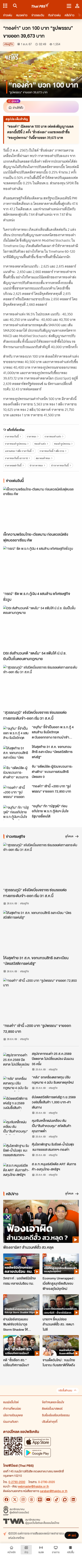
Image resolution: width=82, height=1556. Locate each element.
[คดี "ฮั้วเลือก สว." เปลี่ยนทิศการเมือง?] (21, 1345)
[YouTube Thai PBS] (48, 1499)
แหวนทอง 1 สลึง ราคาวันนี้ (18, 451)
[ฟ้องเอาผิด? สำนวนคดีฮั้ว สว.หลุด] (41, 1221)
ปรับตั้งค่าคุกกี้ (49, 1422)
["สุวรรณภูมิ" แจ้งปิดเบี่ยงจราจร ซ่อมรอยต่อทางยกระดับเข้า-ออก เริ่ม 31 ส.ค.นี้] (41, 686)
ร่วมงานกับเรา (10, 1422)
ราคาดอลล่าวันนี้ (13, 465)
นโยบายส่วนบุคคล (13, 1415)
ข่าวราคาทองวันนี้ (60, 465)
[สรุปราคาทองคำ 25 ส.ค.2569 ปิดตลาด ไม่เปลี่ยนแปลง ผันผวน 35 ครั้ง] (16, 1060)
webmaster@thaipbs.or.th (33, 1486)
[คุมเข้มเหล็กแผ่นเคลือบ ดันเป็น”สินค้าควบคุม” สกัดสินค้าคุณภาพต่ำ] (16, 1127)
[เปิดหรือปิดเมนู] (69, 5)
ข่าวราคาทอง (36, 465)
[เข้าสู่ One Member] (77, 5)
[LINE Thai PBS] (40, 1499)
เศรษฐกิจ (8, 44)
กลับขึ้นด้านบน (65, 1390)
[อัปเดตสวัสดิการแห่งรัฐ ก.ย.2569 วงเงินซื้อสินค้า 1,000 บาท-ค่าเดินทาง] (16, 1103)
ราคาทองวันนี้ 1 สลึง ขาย (52, 451)
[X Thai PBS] (15, 1499)
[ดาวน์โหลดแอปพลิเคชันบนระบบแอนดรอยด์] (37, 1452)
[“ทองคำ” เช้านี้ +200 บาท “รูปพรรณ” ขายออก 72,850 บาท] (16, 792)
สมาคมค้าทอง (43, 458)
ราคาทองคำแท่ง (53, 436)
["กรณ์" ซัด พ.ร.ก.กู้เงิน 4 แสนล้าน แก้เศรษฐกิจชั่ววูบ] (41, 567)
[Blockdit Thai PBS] (65, 1499)
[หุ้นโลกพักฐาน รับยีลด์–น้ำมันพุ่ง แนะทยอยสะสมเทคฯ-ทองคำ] (16, 1150)
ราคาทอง (31, 436)
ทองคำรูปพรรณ (62, 443)
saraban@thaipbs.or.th (53, 1491)
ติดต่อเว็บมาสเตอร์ (52, 1408)
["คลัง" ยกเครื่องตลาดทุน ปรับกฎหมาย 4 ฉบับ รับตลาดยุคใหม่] (16, 1083)
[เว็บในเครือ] (5, 5)
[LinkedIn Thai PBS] (73, 1499)
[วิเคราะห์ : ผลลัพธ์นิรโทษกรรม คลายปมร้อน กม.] (21, 1263)
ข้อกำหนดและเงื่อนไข (53, 1402)
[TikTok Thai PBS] (56, 1499)
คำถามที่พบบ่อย (12, 1408)
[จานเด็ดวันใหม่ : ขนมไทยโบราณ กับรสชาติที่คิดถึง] (61, 1345)
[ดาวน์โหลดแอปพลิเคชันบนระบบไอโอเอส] (37, 1441)
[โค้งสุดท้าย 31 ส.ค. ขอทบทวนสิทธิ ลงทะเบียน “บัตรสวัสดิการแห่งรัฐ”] (16, 753)
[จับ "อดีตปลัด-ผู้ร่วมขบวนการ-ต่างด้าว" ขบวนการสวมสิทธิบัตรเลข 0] (16, 772)
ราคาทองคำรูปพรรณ (15, 443)
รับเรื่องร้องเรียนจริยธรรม (56, 1415)
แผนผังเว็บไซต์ (11, 1402)
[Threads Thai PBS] (31, 1499)
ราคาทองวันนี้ (12, 436)
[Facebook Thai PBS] (6, 1499)
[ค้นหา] (14, 5)
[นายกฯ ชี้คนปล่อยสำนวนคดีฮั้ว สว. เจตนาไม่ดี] (61, 1304)
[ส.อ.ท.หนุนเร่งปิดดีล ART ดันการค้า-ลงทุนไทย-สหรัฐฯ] (16, 1170)
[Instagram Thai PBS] (23, 1499)
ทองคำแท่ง (40, 443)
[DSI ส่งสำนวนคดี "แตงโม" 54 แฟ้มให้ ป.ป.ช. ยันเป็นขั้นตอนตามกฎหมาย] (41, 627)
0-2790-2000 (17, 1482)
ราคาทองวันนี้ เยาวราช (16, 458)
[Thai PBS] (40, 6)
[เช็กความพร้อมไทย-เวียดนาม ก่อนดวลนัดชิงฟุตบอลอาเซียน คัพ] (41, 508)
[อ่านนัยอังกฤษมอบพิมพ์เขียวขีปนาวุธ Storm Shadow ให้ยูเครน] (21, 1304)
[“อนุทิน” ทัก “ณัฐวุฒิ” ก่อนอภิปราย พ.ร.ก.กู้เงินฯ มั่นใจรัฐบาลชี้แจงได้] (16, 812)
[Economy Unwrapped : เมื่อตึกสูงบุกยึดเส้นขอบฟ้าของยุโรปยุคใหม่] (61, 1263)
